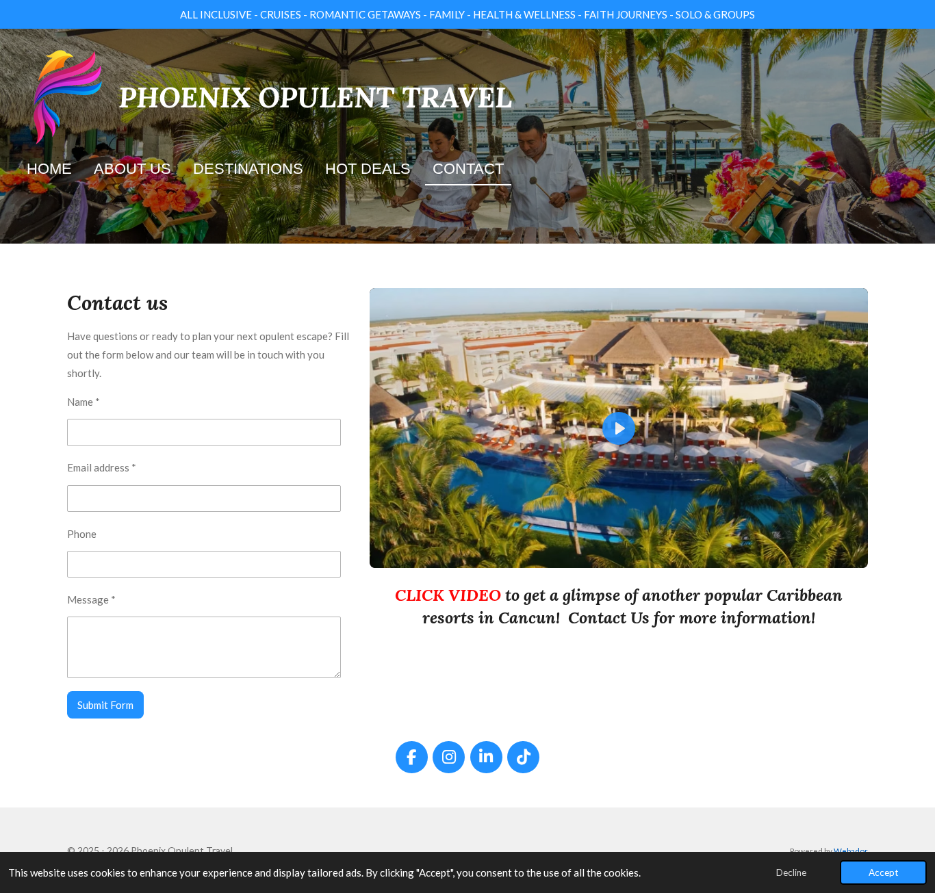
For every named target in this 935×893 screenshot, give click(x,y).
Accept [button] (883, 872)
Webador (851, 850)
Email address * (101, 467)
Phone (82, 534)
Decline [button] (791, 872)
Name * (83, 402)
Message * (91, 599)
